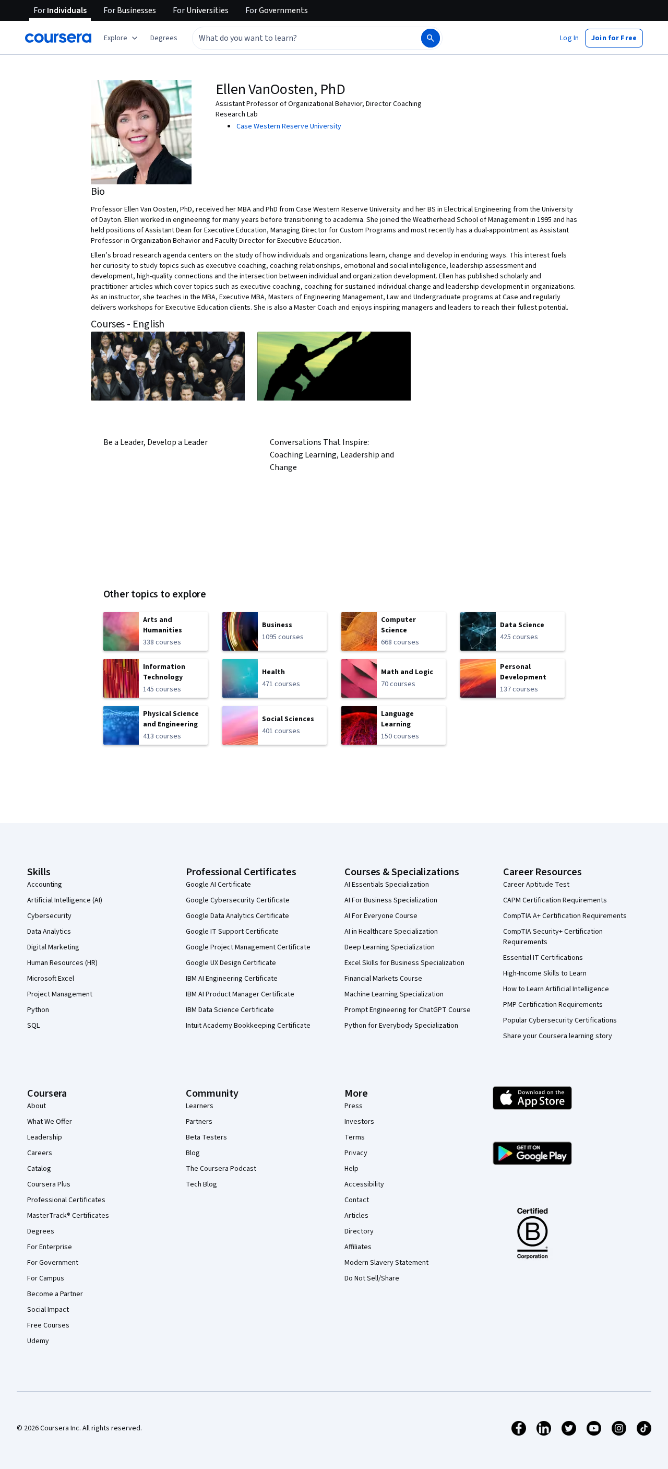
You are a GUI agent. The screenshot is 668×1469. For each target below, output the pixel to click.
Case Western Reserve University (288, 126)
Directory (359, 1231)
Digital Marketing (53, 947)
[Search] (430, 38)
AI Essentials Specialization (386, 884)
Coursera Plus (48, 1184)
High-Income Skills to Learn (545, 973)
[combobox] (295, 38)
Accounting (44, 884)
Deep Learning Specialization (389, 947)
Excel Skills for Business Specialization (404, 963)
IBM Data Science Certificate (230, 1010)
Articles (356, 1216)
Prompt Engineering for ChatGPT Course (407, 1010)
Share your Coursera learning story (557, 1036)
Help (351, 1169)
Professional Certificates (66, 1200)
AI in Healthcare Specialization (391, 931)
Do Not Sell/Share (371, 1278)
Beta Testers (206, 1137)
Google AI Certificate (218, 884)
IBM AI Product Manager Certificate (240, 994)
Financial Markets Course (383, 978)
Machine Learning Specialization (394, 994)
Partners (199, 1122)
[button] (164, 38)
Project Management (59, 994)
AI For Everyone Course (381, 916)
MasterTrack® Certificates (68, 1216)
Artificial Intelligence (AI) (64, 900)
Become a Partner (55, 1294)
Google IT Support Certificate (232, 931)
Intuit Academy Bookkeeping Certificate (248, 1025)
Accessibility (364, 1184)
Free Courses (48, 1325)
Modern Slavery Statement (386, 1263)
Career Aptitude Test (536, 884)
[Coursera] (58, 38)
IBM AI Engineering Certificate (232, 978)
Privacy (355, 1153)
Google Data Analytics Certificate (237, 916)
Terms (354, 1137)
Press (353, 1106)
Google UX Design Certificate (231, 963)
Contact (356, 1200)
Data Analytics (49, 931)
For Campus (45, 1278)
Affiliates (358, 1247)
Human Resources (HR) (62, 963)
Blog (193, 1153)
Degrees (40, 1231)
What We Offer (49, 1122)
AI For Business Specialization (390, 900)
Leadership (44, 1137)
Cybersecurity (49, 916)
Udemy (38, 1341)
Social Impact (48, 1310)
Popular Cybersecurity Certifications (560, 1020)
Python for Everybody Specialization (401, 1025)
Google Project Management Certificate (248, 947)
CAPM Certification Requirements (555, 900)
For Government (52, 1263)
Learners (199, 1106)
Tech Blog (201, 1184)
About (36, 1106)
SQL (33, 1025)
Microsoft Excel (50, 978)
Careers (39, 1153)
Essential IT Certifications (543, 958)
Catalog (39, 1169)
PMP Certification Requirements (553, 1005)
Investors (359, 1122)
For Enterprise (49, 1247)
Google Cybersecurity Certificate (238, 900)
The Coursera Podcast (221, 1169)
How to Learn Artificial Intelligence (556, 989)
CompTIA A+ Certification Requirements (565, 916)
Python (38, 1010)
